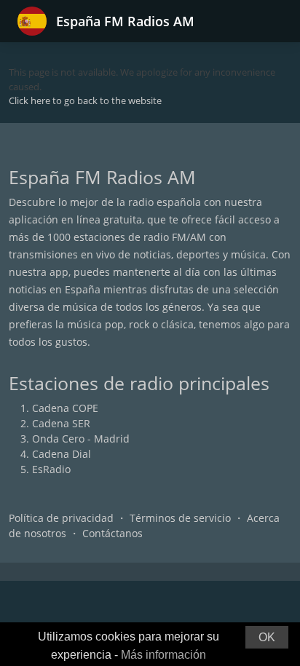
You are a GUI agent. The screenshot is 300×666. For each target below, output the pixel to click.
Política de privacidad (61, 518)
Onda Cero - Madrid (81, 438)
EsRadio (51, 469)
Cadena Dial (61, 454)
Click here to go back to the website (85, 100)
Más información (163, 655)
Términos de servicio (180, 518)
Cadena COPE (65, 408)
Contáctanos (112, 533)
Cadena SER (61, 423)
